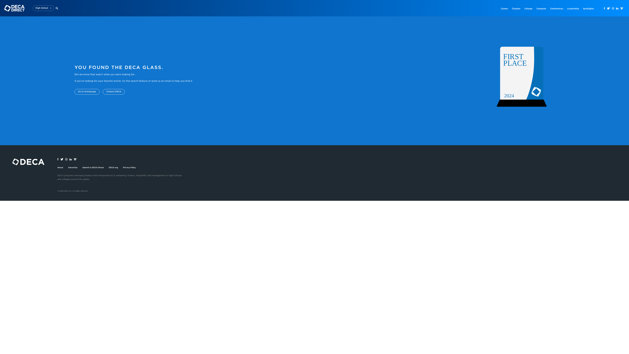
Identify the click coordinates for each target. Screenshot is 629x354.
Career (504, 9)
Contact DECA (113, 92)
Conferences (556, 9)
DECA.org (113, 167)
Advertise (72, 167)
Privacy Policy (129, 167)
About (60, 167)
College (528, 9)
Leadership (573, 9)
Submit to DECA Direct (93, 167)
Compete (541, 9)
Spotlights (588, 9)
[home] (14, 8)
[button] (43, 8)
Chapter (516, 9)
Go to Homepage (87, 92)
